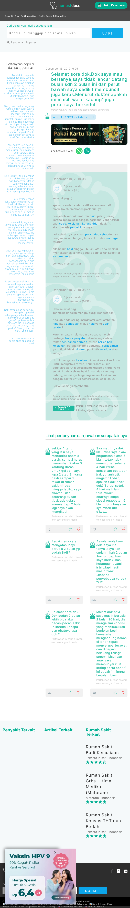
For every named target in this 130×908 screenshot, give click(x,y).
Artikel (63, 16)
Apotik (42, 16)
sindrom (80, 349)
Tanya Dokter (52, 16)
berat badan (110, 345)
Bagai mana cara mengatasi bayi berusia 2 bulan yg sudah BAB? (65, 547)
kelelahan (74, 223)
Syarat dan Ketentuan (76, 904)
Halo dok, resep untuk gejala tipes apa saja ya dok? (21, 341)
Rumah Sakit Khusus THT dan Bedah (103, 820)
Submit (93, 891)
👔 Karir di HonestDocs (100, 904)
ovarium (105, 349)
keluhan (81, 360)
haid (92, 216)
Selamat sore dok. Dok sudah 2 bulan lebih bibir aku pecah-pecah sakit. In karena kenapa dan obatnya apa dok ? (66, 623)
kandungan (60, 256)
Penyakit (9, 16)
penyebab (80, 338)
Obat (17, 16)
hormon (82, 342)
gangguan (72, 323)
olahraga (112, 238)
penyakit (76, 227)
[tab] (86, 292)
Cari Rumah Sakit (29, 16)
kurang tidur (90, 223)
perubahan (68, 342)
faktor (69, 338)
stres (62, 223)
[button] (86, 168)
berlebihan (105, 342)
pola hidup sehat (96, 234)
